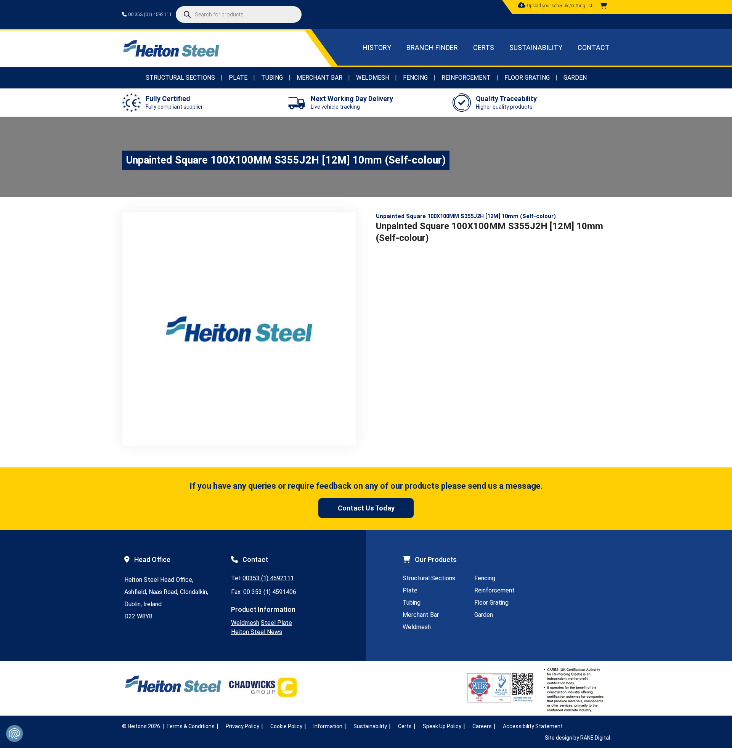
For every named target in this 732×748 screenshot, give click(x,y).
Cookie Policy (286, 726)
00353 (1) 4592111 (268, 578)
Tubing (272, 77)
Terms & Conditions (190, 726)
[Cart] (603, 6)
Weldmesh (372, 77)
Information (327, 726)
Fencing (415, 77)
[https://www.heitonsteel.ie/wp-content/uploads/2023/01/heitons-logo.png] (171, 54)
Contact (594, 47)
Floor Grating (527, 77)
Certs (483, 47)
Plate (238, 77)
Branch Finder (432, 47)
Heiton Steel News (256, 632)
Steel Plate (276, 622)
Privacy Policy (242, 726)
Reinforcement (466, 77)
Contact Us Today (366, 508)
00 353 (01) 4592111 (150, 14)
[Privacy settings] (14, 733)
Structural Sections (180, 77)
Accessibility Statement (533, 726)
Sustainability (535, 47)
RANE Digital (595, 738)
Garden (575, 77)
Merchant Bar (319, 77)
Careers (482, 726)
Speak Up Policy (442, 726)
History (377, 47)
